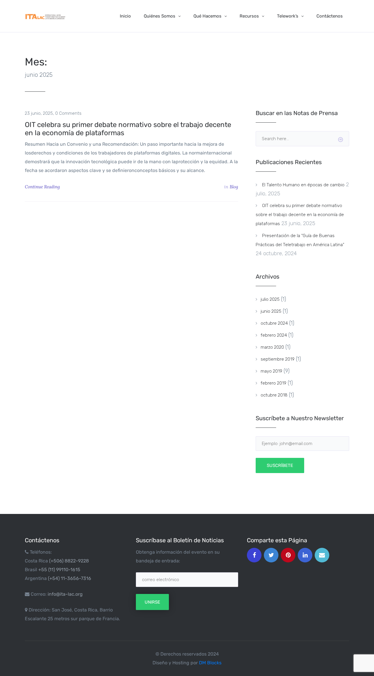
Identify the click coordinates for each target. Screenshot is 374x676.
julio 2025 (270, 299)
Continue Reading (43, 187)
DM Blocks (210, 662)
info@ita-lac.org (65, 594)
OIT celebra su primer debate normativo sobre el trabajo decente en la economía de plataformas (128, 129)
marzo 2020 (272, 347)
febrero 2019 (273, 383)
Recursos (249, 16)
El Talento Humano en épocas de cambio (303, 184)
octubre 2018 (274, 395)
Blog (234, 187)
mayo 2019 (271, 371)
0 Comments (68, 113)
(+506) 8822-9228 (69, 561)
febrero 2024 (274, 335)
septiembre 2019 (278, 359)
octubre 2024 (274, 323)
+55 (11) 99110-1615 (59, 569)
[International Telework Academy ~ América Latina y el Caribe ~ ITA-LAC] (45, 15)
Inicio (125, 16)
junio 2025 (271, 311)
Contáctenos (329, 16)
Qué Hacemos (207, 16)
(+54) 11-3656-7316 (69, 578)
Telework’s (287, 16)
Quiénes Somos (159, 16)
